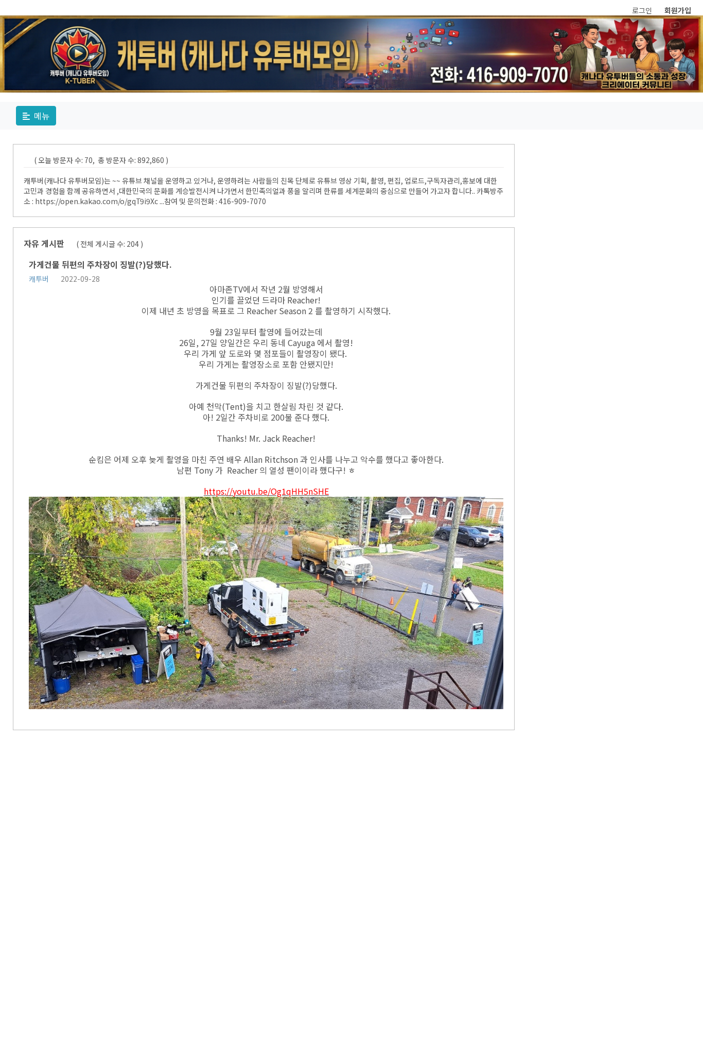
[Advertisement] (457, 894)
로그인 (642, 10)
